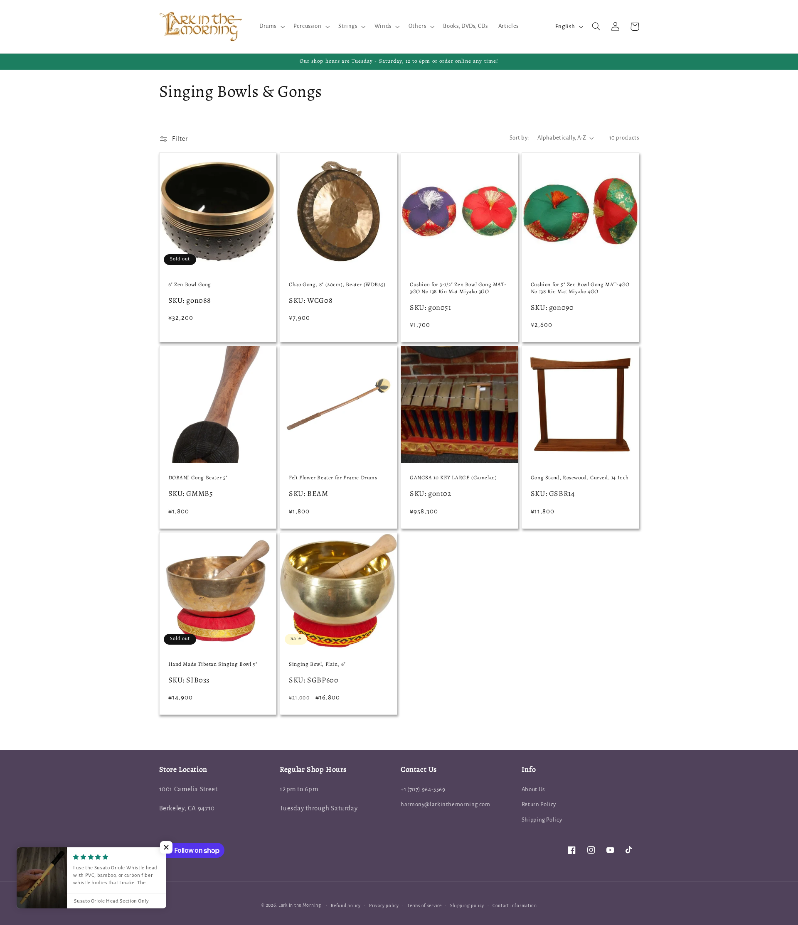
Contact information (515, 905)
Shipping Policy (542, 820)
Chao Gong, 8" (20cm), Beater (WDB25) (337, 284)
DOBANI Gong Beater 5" (198, 477)
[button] (271, 26)
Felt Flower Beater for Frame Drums (333, 477)
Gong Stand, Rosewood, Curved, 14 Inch (580, 477)
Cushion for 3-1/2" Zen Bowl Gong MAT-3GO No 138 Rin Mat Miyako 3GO (458, 288)
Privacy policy (384, 905)
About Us (533, 789)
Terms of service (424, 905)
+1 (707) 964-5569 (423, 789)
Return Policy (539, 804)
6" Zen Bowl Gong (190, 284)
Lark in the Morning (299, 905)
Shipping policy (467, 905)
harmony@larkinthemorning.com (445, 804)
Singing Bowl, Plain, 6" (317, 664)
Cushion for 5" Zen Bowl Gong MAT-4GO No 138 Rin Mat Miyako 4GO (580, 288)
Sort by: (519, 138)
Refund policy (346, 905)
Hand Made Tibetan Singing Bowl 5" (213, 664)
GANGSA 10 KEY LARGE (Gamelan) (453, 477)
